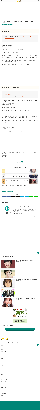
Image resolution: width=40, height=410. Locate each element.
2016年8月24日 (22, 39)
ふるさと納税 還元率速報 (5, 397)
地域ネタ (2, 358)
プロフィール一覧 (4, 370)
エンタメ (4, 24)
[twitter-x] (16, 213)
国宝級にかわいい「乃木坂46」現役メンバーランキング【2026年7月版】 (16, 181)
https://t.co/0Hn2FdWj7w (27, 36)
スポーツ (2, 353)
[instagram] (17, 213)
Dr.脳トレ (2, 391)
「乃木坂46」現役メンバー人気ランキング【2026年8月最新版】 (16, 171)
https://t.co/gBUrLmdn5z (8, 94)
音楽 (2, 365)
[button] (6, 196)
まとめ (2, 367)
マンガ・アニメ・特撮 (5, 356)
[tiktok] (19, 213)
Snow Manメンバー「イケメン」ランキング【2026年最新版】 (16, 176)
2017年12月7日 (20, 96)
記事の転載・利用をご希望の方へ (7, 383)
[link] (14, 213)
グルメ (2, 360)
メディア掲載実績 (4, 381)
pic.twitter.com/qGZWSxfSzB (9, 38)
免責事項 (2, 376)
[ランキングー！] (20, 1)
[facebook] (17, 401)
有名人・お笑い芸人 (9, 24)
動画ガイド (3, 395)
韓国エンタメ (3, 351)
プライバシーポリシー (5, 379)
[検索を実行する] (38, 253)
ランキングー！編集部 (7, 213)
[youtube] (21, 213)
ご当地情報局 (3, 393)
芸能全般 (2, 349)
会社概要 (2, 374)
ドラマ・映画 (3, 363)
